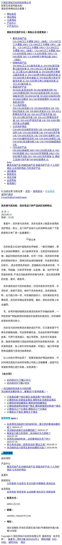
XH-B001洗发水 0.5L (40, 111)
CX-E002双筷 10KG (43, 53)
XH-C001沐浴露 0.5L (23, 108)
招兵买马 (41, 492)
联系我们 (11, 183)
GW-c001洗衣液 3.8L (33, 132)
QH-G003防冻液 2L (45, 150)
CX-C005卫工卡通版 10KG (31, 47)
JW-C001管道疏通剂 (39, 99)
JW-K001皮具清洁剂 (23, 90)
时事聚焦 (41, 483)
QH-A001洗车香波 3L (44, 156)
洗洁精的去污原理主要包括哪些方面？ (26, 447)
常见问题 (31, 483)
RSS (54, 539)
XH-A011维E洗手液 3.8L (25, 117)
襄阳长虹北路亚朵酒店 (44, 400)
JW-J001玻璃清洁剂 (43, 90)
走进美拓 (11, 180)
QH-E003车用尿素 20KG (42, 153)
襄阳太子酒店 (30, 412)
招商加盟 (50, 492)
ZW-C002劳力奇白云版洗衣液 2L (44, 75)
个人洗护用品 (20, 105)
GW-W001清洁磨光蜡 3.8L (26, 141)
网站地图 (45, 539)
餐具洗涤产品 (20, 38)
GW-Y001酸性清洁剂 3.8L (26, 138)
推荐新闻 (5, 418)
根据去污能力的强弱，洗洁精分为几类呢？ (29, 433)
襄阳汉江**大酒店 (37, 409)
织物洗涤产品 (20, 62)
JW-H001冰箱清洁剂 (50, 96)
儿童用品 (11, 20)
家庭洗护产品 (20, 87)
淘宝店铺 (11, 177)
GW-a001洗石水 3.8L (27, 135)
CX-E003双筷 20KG (23, 53)
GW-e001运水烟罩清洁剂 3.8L (28, 129)
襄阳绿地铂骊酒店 (37, 403)
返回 (3, 194)
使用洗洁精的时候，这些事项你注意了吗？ (29, 439)
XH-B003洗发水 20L (44, 108)
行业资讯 (50, 191)
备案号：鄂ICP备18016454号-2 (23, 539)
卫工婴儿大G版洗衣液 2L (28, 72)
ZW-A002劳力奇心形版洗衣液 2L (42, 81)
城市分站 (13, 542)
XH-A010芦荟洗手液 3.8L (33, 120)
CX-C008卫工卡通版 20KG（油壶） (31, 41)
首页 (27, 191)
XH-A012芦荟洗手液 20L (43, 114)
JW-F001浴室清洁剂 (40, 93)
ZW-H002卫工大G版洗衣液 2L (28, 66)
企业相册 (31, 492)
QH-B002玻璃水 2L (39, 159)
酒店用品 (11, 17)
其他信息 (50, 483)
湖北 (23, 542)
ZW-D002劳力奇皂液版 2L (26, 78)
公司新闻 (11, 483)
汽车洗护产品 (20, 147)
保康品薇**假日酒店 (41, 397)
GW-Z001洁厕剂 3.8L (49, 135)
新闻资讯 (11, 174)
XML (4, 542)
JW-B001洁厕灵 (20, 99)
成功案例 (11, 171)
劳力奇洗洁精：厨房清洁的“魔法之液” (26, 444)
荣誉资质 (21, 492)
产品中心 (11, 23)
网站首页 (11, 14)
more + (14, 418)
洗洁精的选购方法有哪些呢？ (22, 430)
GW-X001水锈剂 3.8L (50, 138)
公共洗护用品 (20, 126)
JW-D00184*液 (32, 96)
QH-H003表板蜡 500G (24, 150)
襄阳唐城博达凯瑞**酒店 (48, 406)
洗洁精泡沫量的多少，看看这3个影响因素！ (23, 391)
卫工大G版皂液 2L (22, 84)
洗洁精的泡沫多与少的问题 (17, 388)
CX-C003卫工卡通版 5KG (47, 50)
